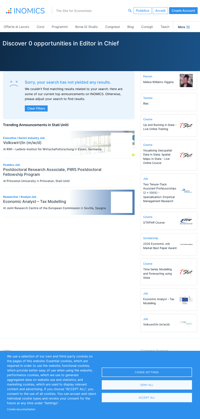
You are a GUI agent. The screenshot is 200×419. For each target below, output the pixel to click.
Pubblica (142, 10)
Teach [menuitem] (165, 27)
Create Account (183, 10)
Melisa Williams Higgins (158, 82)
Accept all (147, 397)
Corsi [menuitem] (40, 27)
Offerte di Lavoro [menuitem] (16, 27)
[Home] (25, 10)
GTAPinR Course (154, 222)
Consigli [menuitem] (147, 27)
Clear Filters (36, 108)
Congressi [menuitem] (112, 27)
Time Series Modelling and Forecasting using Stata (157, 273)
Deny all (146, 384)
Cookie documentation (21, 409)
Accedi (160, 10)
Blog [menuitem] (130, 27)
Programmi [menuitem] (60, 27)
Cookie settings (147, 372)
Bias (146, 103)
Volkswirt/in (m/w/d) (156, 324)
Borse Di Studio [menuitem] (86, 27)
